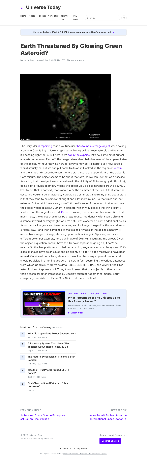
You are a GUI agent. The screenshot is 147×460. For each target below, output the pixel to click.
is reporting (45, 146)
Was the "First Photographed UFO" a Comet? (48, 371)
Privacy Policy (80, 448)
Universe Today (43, 7)
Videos (32, 16)
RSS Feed (75, 17)
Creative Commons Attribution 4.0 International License (85, 454)
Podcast (42, 16)
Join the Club (64, 17)
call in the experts (79, 154)
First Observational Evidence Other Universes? (48, 385)
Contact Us (65, 448)
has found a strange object (93, 146)
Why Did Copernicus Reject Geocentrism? (52, 333)
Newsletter (53, 16)
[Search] (124, 17)
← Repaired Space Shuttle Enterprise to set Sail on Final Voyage (44, 417)
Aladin (118, 168)
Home (23, 16)
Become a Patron (110, 441)
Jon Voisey (28, 60)
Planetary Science (75, 60)
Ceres (64, 212)
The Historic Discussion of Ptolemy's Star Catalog (51, 358)
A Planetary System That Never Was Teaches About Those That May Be (48, 345)
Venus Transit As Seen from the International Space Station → (108, 417)
